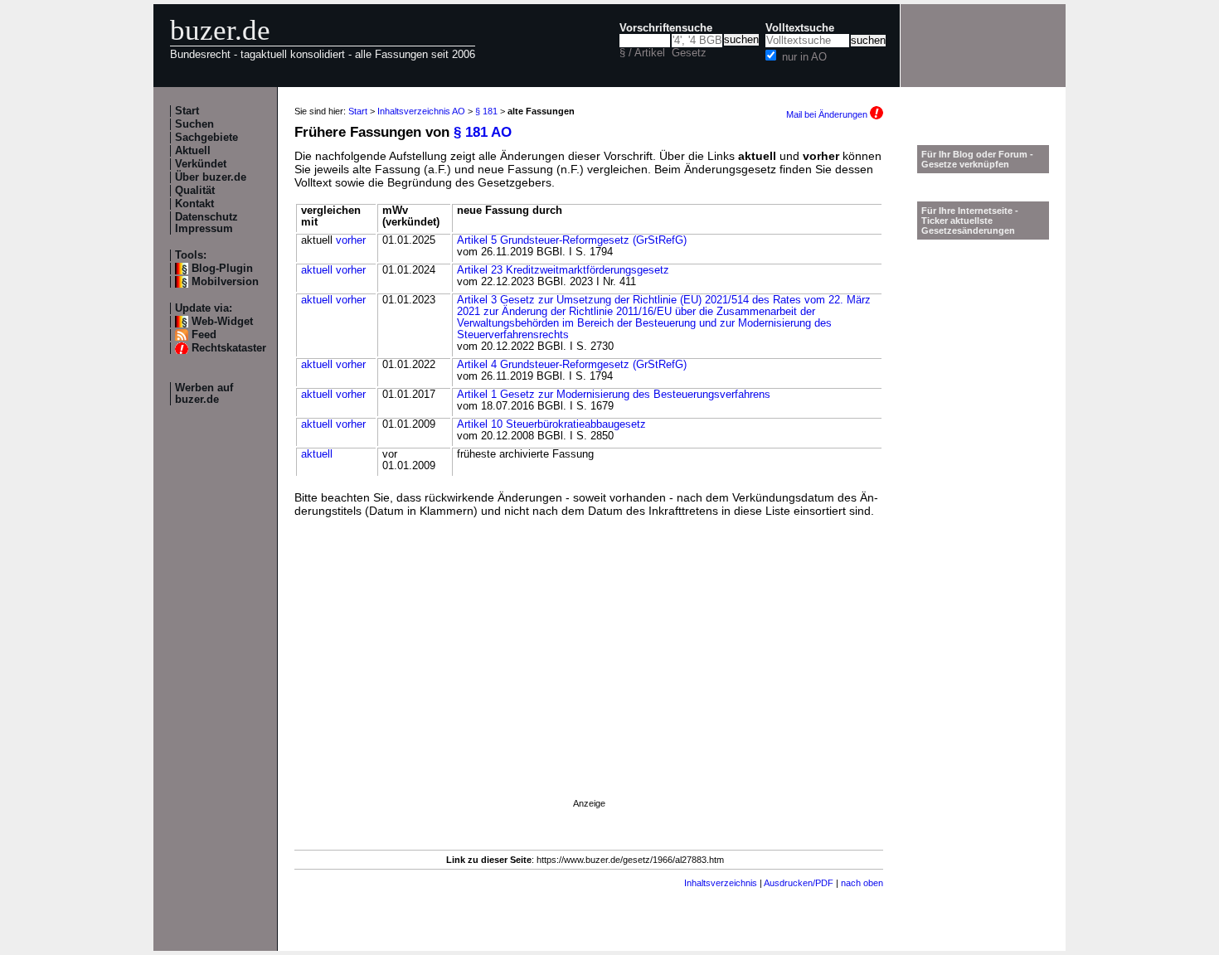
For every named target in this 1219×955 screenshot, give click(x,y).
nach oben (862, 883)
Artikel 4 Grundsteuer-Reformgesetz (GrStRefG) (572, 365)
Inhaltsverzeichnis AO (421, 111)
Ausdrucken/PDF (798, 883)
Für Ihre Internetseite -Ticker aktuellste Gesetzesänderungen (969, 220)
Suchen (194, 124)
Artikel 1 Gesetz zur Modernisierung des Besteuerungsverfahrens (613, 394)
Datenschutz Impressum (206, 223)
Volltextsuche (799, 28)
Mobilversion (225, 282)
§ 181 (486, 111)
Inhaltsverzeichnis (720, 883)
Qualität (195, 190)
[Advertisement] (588, 680)
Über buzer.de (210, 177)
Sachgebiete (206, 137)
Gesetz (689, 53)
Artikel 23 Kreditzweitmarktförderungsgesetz (563, 270)
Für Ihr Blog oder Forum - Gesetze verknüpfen (977, 159)
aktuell (317, 270)
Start (187, 111)
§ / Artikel (642, 53)
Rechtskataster (229, 348)
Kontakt (194, 204)
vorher (351, 240)
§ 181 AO (483, 132)
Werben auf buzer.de (204, 393)
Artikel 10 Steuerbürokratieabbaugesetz (551, 424)
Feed (204, 335)
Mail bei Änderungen (828, 114)
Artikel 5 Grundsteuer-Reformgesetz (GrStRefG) (572, 240)
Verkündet (200, 164)
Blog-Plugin (222, 268)
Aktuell (193, 151)
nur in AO (804, 57)
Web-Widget (222, 321)
